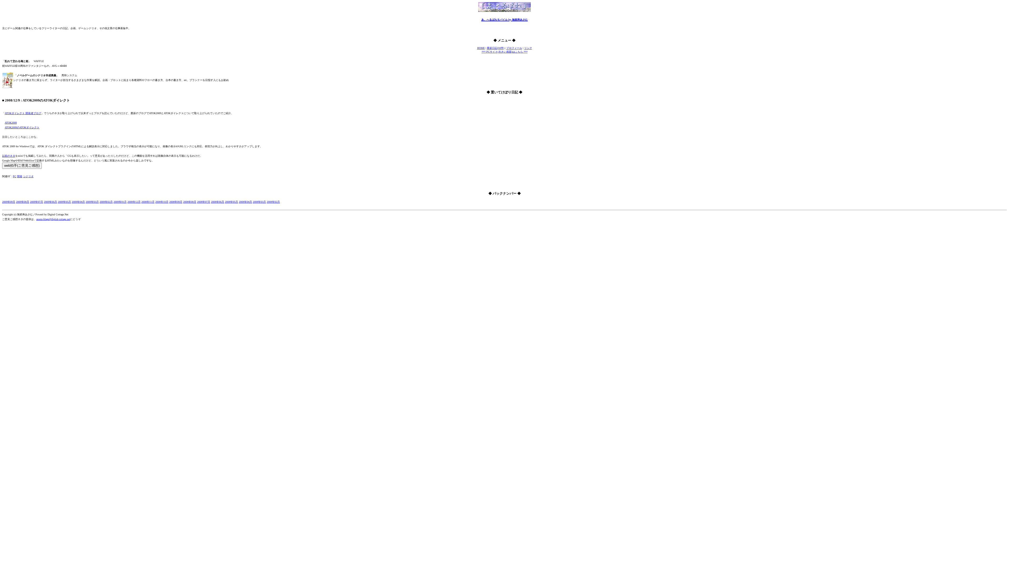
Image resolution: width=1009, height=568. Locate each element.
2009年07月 (36, 201)
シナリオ (28, 176)
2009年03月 (92, 201)
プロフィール (514, 48)
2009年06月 (50, 201)
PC (14, 176)
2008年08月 (189, 201)
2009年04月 (78, 201)
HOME (481, 48)
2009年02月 (106, 201)
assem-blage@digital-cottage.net (53, 219)
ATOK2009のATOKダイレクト (22, 127)
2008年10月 (161, 201)
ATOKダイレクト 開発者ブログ (23, 113)
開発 (19, 176)
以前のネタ (8, 155)
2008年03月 (259, 201)
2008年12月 (134, 201)
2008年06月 (217, 201)
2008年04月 (245, 201)
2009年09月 (8, 201)
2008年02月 (273, 201)
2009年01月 (120, 201)
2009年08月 (22, 201)
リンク (528, 48)
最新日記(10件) (495, 48)
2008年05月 (231, 201)
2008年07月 (203, 201)
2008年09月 (175, 201)
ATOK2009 (11, 122)
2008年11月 (148, 201)
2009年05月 (64, 201)
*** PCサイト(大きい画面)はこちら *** (505, 51)
